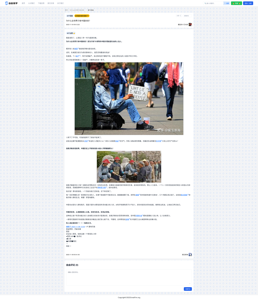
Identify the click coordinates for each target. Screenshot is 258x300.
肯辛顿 (158, 141)
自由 (117, 141)
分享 (69, 239)
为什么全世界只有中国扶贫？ (78, 20)
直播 (137, 195)
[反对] (73, 236)
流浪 (86, 141)
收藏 (69, 241)
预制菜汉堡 (102, 187)
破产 (77, 56)
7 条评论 (78, 236)
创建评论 (187, 289)
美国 (76, 48)
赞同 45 (70, 236)
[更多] (67, 243)
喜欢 (74, 241)
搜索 (227, 3)
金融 (127, 219)
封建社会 (139, 215)
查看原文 (186, 16)
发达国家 (184, 195)
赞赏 (67, 231)
